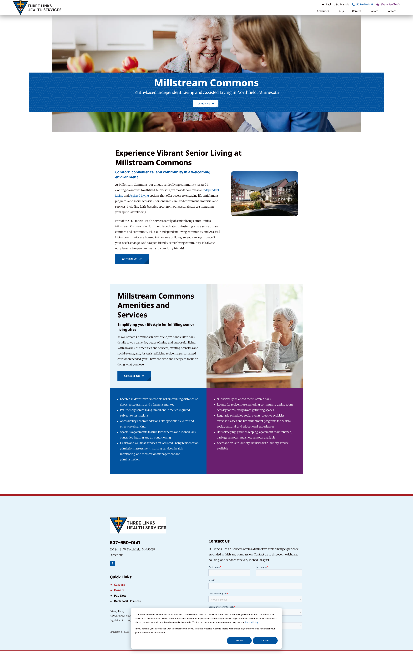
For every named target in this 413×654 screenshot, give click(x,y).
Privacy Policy (251, 622)
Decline (265, 640)
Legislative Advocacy (121, 620)
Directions (116, 555)
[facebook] (112, 563)
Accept (239, 640)
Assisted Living (139, 195)
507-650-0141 (125, 543)
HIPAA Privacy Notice (121, 615)
